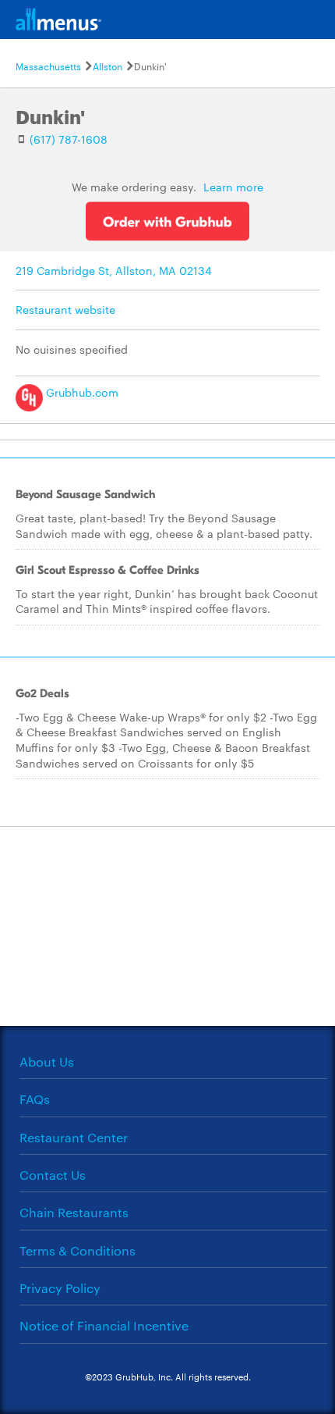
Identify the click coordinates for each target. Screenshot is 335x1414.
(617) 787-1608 (69, 139)
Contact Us (52, 1174)
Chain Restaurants (74, 1212)
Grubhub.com (80, 392)
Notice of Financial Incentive (104, 1325)
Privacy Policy (59, 1288)
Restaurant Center (73, 1137)
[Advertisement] (167, 924)
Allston (107, 66)
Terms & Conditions (77, 1250)
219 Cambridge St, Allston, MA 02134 (114, 270)
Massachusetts (48, 66)
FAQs (34, 1099)
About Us (46, 1061)
